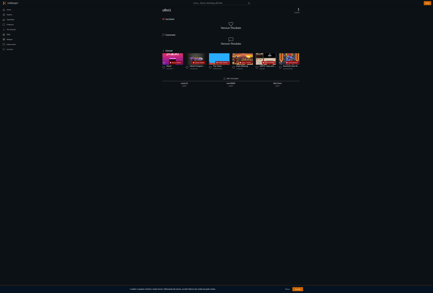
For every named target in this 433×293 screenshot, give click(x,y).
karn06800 (231, 84)
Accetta (297, 289)
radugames (194, 69)
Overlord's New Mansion (293, 66)
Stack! (168, 66)
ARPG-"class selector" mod (271, 66)
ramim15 (184, 84)
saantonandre (288, 69)
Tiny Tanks (217, 66)
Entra (427, 3)
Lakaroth (239, 69)
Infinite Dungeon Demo (199, 66)
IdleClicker (277, 84)
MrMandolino (217, 69)
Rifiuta (287, 289)
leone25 (169, 69)
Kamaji (262, 69)
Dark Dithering (242, 66)
